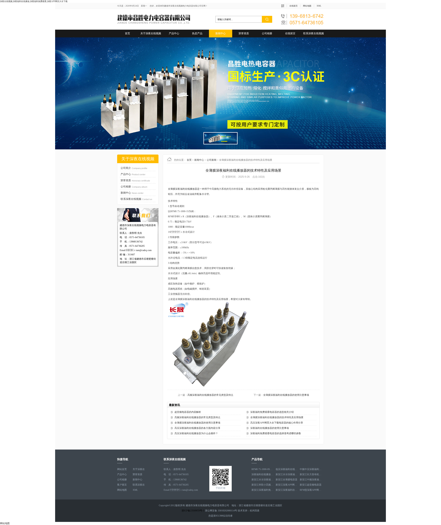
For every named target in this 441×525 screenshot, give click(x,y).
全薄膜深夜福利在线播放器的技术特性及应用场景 (276, 417)
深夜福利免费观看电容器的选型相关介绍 (272, 412)
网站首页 (122, 469)
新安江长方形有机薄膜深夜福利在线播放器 (311, 469)
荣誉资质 (244, 33)
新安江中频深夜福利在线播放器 (311, 474)
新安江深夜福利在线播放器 (287, 484)
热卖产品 (197, 33)
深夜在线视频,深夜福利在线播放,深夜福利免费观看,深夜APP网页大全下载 (34, 1)
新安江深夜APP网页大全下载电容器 (287, 479)
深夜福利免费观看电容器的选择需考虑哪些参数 (275, 433)
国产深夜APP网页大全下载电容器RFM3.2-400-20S (311, 490)
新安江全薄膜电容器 (286, 474)
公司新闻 (211, 160)
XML (319, 6)
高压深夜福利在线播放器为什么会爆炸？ (196, 433)
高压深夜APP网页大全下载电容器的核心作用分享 (276, 422)
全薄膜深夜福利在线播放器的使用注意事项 (286, 395)
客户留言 (122, 484)
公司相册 (267, 33)
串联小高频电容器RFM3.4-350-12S (287, 490)
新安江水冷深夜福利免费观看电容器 (263, 474)
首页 (127, 33)
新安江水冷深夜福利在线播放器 (287, 469)
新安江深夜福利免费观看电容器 (263, 484)
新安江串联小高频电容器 (263, 479)
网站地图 (307, 6)
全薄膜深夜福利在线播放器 (182, 189)
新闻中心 (220, 33)
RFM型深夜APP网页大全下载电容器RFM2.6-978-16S (311, 484)
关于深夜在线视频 (150, 33)
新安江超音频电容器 (310, 479)
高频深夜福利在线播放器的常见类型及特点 (210, 395)
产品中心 (174, 33)
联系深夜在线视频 (313, 33)
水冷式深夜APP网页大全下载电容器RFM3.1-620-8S (263, 490)
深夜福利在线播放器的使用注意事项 (269, 428)
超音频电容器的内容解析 (188, 412)
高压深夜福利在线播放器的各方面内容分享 (197, 428)
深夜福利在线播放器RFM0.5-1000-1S (263, 469)
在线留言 (293, 6)
